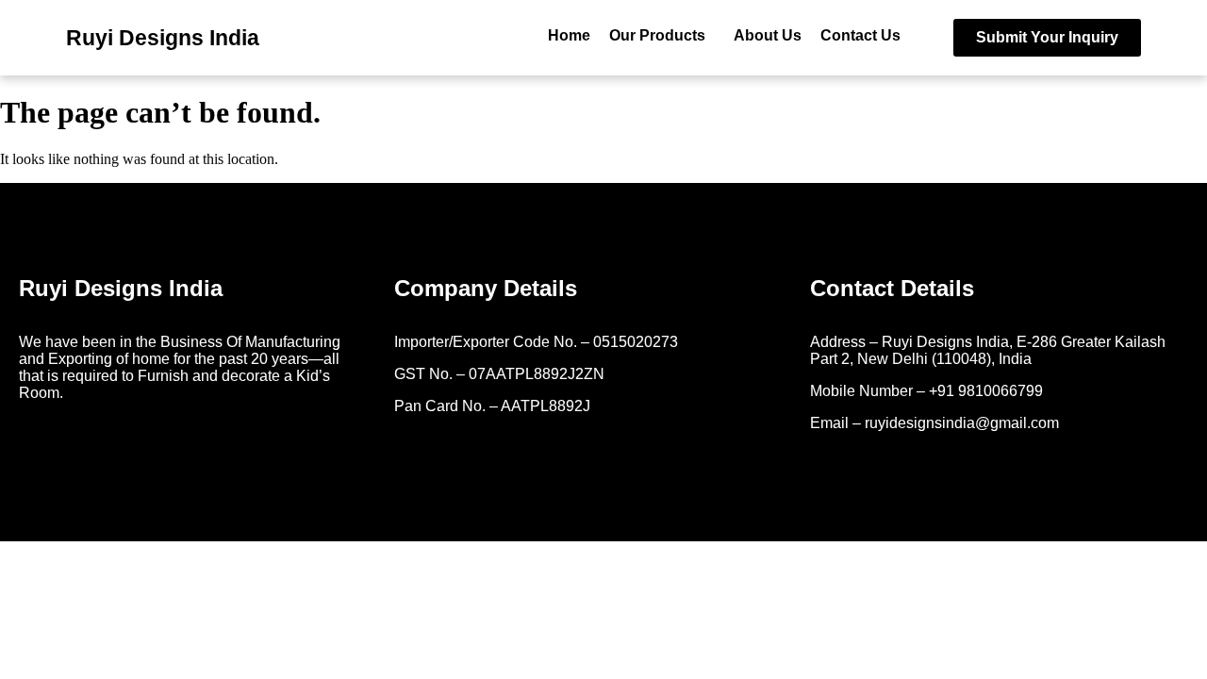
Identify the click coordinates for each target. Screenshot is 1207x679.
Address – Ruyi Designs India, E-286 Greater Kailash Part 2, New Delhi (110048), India (989, 350)
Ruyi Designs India (162, 37)
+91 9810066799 (986, 391)
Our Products (657, 35)
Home (569, 35)
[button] (662, 36)
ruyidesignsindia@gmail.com (962, 423)
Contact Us (860, 35)
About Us (768, 35)
